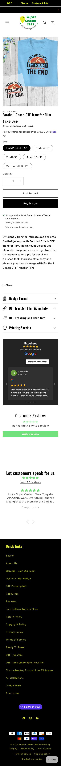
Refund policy (27, 748)
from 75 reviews (30, 482)
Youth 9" (11, 157)
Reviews (11, 601)
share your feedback (37, 361)
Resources (12, 593)
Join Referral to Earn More (22, 609)
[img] (30, 478)
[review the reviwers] (12, 380)
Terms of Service (16, 639)
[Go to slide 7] (30, 402)
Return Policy (14, 616)
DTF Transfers (14, 654)
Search (10, 555)
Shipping (7, 126)
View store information (19, 227)
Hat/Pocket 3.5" (16, 148)
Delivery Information (18, 578)
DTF (9, 3)
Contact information (32, 759)
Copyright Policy (16, 624)
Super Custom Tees (28, 744)
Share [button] (9, 285)
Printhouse (12, 693)
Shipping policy (42, 754)
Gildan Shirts (13, 685)
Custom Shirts (40, 3)
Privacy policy (45, 748)
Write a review (30, 434)
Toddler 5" (42, 148)
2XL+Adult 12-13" (17, 166)
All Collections (15, 677)
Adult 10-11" (34, 157)
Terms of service (23, 754)
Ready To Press (15, 647)
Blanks (24, 3)
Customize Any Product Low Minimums (29, 670)
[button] (7, 23)
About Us (11, 563)
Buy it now (30, 203)
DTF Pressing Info (16, 586)
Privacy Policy (14, 631)
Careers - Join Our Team (20, 570)
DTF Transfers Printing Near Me (25, 662)
